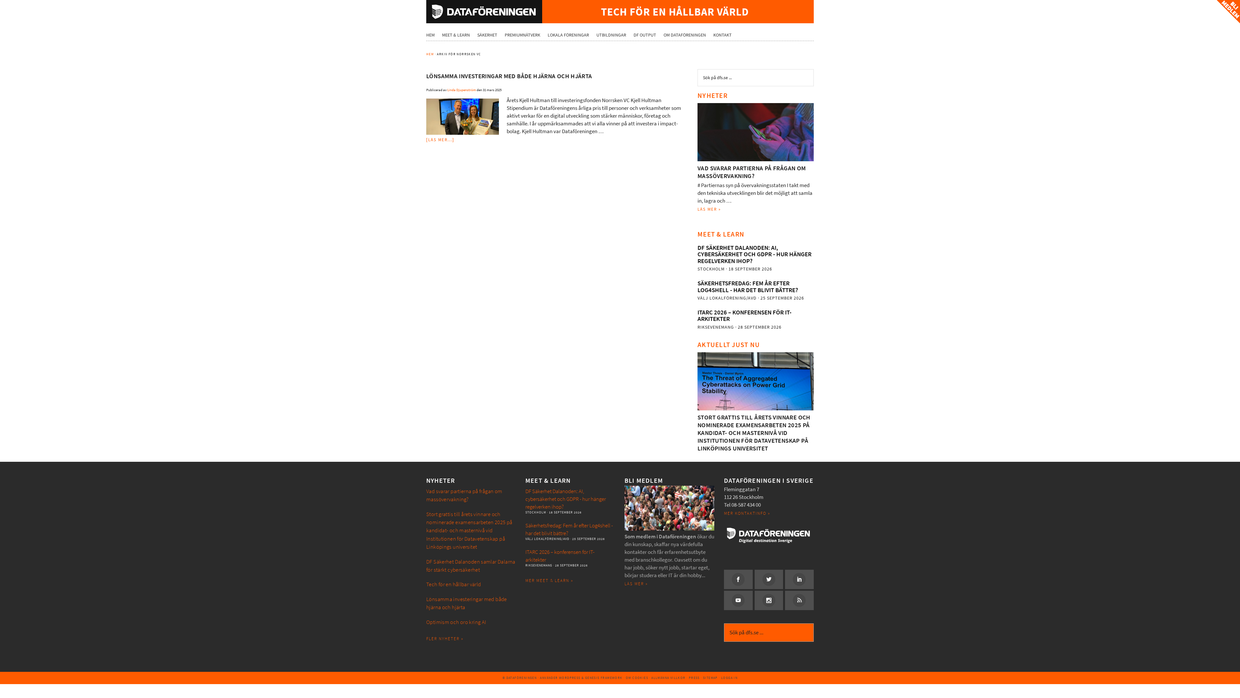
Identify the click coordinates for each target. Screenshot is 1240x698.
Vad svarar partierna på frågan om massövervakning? (752, 172)
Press (694, 678)
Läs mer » (709, 209)
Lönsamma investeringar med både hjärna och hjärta (509, 76)
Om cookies (637, 678)
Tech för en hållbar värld (453, 584)
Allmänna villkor (668, 678)
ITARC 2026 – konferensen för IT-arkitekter (744, 315)
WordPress (570, 678)
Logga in (729, 678)
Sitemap (710, 678)
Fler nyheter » (444, 638)
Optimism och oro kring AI (456, 622)
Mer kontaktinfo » (747, 513)
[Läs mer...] (440, 140)
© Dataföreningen (519, 678)
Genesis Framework (604, 678)
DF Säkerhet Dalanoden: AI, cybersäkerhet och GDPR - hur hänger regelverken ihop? (754, 254)
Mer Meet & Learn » (549, 580)
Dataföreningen (484, 11)
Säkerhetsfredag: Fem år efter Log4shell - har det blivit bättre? (748, 286)
